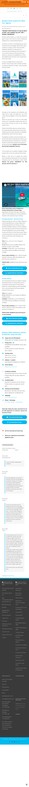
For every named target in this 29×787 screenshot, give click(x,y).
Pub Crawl (4, 621)
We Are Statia (5, 690)
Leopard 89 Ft (19, 612)
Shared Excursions (20, 660)
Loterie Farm (5, 618)
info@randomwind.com (11, 366)
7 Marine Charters (20, 632)
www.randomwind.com (11, 397)
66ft (28, 1)
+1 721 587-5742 (9, 402)
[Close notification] (1, 6)
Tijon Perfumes (6, 631)
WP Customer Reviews (10, 575)
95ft (23, 1)
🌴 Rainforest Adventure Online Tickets (14, 0)
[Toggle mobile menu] (23, 15)
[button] (26, 785)
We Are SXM (13, 340)
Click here (18, 703)
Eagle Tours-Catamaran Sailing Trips (20, 602)
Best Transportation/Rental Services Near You (7, 599)
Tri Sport (4, 637)
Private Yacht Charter (21, 652)
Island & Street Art (6, 615)
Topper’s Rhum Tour (7, 634)
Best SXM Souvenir (6, 604)
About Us (4, 684)
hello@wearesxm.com (7, 696)
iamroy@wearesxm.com (8, 699)
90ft (25, 1)
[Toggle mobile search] (26, 15)
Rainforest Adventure (7, 628)
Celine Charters (19, 598)
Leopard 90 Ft (19, 615)
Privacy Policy (5, 687)
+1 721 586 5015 (5, 718)
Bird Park (4, 607)
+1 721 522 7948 (5, 707)
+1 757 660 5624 (18, 402)
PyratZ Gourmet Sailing (21, 645)
